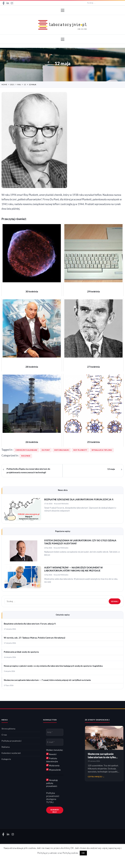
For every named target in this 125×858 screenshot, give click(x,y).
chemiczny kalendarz (26, 450)
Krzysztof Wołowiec (61, 504)
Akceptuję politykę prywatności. (52, 783)
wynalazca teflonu (102, 450)
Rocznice (25, 456)
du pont (46, 450)
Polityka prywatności (11, 741)
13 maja (111, 469)
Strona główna (8, 728)
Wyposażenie (54, 770)
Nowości (52, 754)
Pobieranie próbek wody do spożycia (21, 652)
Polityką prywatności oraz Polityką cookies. (58, 852)
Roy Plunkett (80, 450)
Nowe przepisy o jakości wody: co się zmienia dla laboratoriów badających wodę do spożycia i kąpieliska (53, 666)
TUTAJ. (50, 802)
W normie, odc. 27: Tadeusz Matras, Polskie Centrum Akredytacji (34, 637)
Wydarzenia (53, 765)
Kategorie (6, 759)
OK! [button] (83, 853)
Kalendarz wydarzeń (11, 753)
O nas (4, 735)
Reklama (6, 747)
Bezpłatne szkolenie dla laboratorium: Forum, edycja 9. (79, 499)
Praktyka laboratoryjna (52, 760)
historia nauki (61, 450)
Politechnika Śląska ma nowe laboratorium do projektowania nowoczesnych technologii (28, 471)
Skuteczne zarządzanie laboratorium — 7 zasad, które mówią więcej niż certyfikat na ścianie (47, 680)
